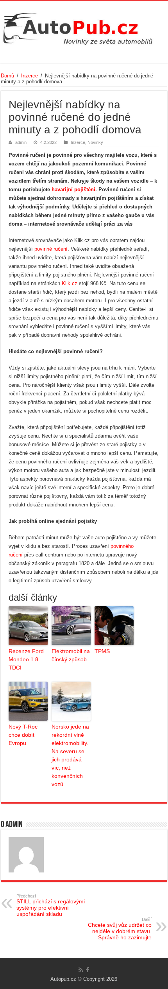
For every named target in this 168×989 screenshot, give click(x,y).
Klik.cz (69, 283)
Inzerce (29, 76)
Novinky (95, 142)
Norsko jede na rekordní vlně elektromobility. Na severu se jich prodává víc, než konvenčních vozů (70, 755)
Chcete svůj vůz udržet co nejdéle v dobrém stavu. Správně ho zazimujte (120, 929)
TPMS (102, 651)
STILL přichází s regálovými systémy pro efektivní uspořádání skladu (50, 905)
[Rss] (81, 970)
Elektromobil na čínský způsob (71, 655)
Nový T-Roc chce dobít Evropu (23, 734)
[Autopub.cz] (84, 26)
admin (21, 142)
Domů (7, 76)
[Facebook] (87, 970)
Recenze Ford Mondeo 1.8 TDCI (26, 659)
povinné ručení (51, 249)
